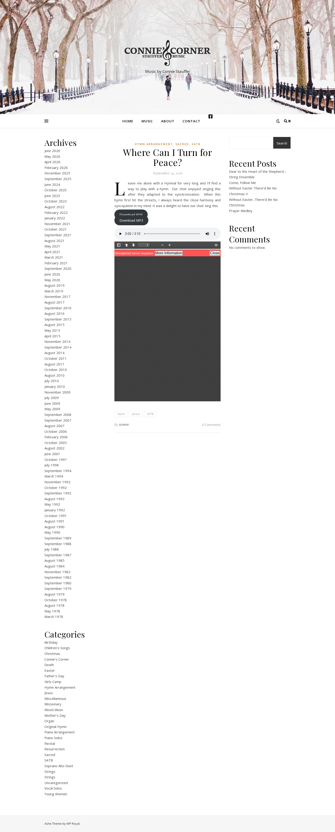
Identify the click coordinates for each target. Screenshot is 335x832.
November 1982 (57, 572)
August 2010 (54, 375)
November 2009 (57, 392)
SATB (48, 760)
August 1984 (54, 566)
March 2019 (53, 291)
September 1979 (57, 588)
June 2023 (52, 195)
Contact (191, 121)
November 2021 (57, 223)
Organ (49, 721)
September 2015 (57, 319)
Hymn (121, 414)
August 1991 (54, 521)
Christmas (52, 653)
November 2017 (57, 296)
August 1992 (54, 498)
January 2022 (54, 218)
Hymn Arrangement (59, 687)
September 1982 (57, 577)
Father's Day (54, 676)
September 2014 (57, 347)
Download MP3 (131, 220)
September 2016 (57, 308)
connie (124, 424)
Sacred (49, 754)
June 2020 (52, 274)
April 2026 (52, 162)
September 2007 (57, 420)
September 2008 (57, 414)
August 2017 (54, 302)
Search (282, 143)
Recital (49, 743)
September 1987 (57, 555)
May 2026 (52, 156)
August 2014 (54, 352)
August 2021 (54, 240)
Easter (49, 670)
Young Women (55, 794)
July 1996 (51, 465)
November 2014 (57, 341)
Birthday (51, 642)
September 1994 (57, 470)
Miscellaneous (55, 698)
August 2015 (54, 324)
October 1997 (55, 459)
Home (127, 121)
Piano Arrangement (59, 732)
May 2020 (52, 280)
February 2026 (56, 167)
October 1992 (55, 487)
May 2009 (52, 409)
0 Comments (211, 424)
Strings (49, 771)
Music (147, 121)
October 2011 (55, 358)
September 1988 (57, 543)
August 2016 (54, 313)
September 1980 (57, 583)
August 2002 (54, 448)
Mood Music (53, 709)
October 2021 (55, 229)
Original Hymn (55, 726)
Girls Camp (52, 681)
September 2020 (57, 268)
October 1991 (55, 515)
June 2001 (52, 453)
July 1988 (51, 549)
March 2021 (53, 257)
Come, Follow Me (242, 182)
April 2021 (52, 251)
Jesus (48, 692)
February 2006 (56, 437)
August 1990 (54, 527)
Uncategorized (56, 782)
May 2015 (52, 330)
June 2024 (52, 184)
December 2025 (57, 173)
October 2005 (55, 442)
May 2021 (52, 246)
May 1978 (52, 611)
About (167, 121)
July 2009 (51, 397)
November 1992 (57, 482)
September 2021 (57, 235)
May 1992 (52, 504)
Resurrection (54, 749)
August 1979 (54, 594)
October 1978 (55, 600)
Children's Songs (57, 648)
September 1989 (57, 538)
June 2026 (52, 150)
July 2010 (51, 380)
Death (49, 664)
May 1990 (52, 532)
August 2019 (54, 285)
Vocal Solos (53, 788)
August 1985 (54, 560)
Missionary (52, 704)
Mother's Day (55, 715)
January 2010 (54, 386)
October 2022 (55, 201)
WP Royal (73, 824)
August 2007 (54, 425)
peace (136, 414)
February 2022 (56, 212)
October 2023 (55, 190)
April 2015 (52, 336)
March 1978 (53, 616)
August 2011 (54, 364)
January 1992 (54, 510)
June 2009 (52, 403)
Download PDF (131, 214)
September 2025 (57, 178)
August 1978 (54, 605)
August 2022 (54, 207)
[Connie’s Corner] (167, 53)
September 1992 (57, 493)
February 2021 (56, 263)
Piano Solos (53, 737)
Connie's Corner (56, 659)
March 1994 (53, 476)
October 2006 (55, 431)
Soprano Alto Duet (58, 766)
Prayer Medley (240, 210)
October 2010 (55, 369)
